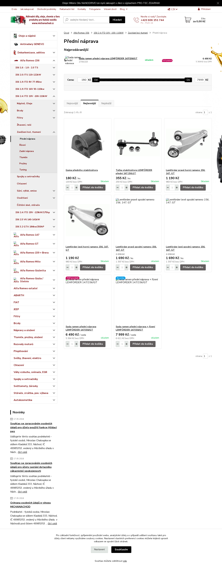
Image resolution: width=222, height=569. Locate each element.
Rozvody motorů (23, 344)
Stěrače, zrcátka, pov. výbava (31, 393)
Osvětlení (22, 197)
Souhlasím (121, 549)
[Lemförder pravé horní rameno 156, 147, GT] (188, 143)
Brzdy (20, 110)
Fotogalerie (94, 9)
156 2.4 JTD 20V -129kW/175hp (32, 212)
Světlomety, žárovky (26, 386)
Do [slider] (188, 80)
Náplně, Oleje (24, 103)
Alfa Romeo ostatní (25, 288)
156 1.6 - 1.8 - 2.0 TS (26, 67)
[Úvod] (35, 20)
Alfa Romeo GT (29, 243)
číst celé (22, 452)
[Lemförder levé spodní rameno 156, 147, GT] (188, 220)
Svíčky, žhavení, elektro (27, 358)
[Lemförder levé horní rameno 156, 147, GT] (88, 220)
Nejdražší (106, 103)
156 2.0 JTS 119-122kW (28, 74)
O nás (14, 9)
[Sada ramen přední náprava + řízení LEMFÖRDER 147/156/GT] (138, 299)
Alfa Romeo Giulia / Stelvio (31, 280)
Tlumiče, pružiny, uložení (28, 337)
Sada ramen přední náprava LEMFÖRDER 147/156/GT (108, 58)
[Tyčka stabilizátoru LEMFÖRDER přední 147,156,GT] (138, 143)
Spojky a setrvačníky (28, 176)
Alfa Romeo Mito (30, 261)
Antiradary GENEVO (32, 44)
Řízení (22, 145)
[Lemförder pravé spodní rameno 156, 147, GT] (138, 220)
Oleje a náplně (27, 35)
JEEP (16, 309)
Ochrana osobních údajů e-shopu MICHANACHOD (30, 504)
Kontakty (82, 9)
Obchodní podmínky (46, 9)
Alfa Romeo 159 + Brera (34, 252)
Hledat (117, 20)
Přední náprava (27, 138)
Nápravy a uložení (24, 330)
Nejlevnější (89, 103)
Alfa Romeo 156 (29, 60)
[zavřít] (218, 3)
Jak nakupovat (27, 9)
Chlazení (22, 183)
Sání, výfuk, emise (27, 190)
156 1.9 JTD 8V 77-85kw (28, 81)
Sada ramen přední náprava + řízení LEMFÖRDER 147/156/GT (135, 328)
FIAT (16, 302)
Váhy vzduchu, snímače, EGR (30, 372)
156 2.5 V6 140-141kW (27, 219)
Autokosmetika (23, 400)
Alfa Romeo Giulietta (33, 270)
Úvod (66, 32)
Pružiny (23, 163)
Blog (122, 9)
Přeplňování (21, 351)
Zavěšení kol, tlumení (29, 132)
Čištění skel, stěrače (28, 205)
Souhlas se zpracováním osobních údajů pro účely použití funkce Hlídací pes (33, 427)
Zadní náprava (26, 151)
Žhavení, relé (24, 124)
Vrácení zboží (110, 9)
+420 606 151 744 (152, 20)
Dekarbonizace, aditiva (31, 52)
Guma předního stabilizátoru (82, 170)
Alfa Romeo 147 (29, 234)
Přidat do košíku (93, 187)
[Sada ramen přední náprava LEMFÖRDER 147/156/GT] (88, 299)
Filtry (20, 117)
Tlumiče (23, 157)
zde (125, 561)
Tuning (23, 169)
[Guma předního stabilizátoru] (88, 143)
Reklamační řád (67, 9)
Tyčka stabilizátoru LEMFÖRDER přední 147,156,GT (134, 172)
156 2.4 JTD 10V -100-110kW (31, 96)
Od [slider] (96, 80)
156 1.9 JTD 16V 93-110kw (29, 89)
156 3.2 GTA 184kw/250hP (29, 226)
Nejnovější (72, 103)
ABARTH (19, 295)
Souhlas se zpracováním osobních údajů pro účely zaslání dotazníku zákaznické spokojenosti (31, 467)
